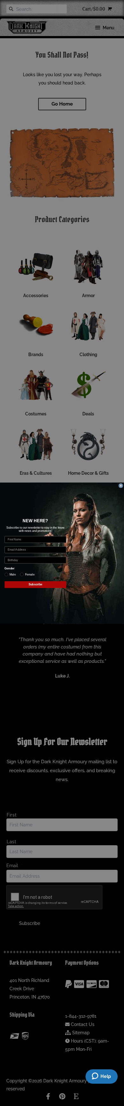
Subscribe (35, 584)
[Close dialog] (120, 485)
